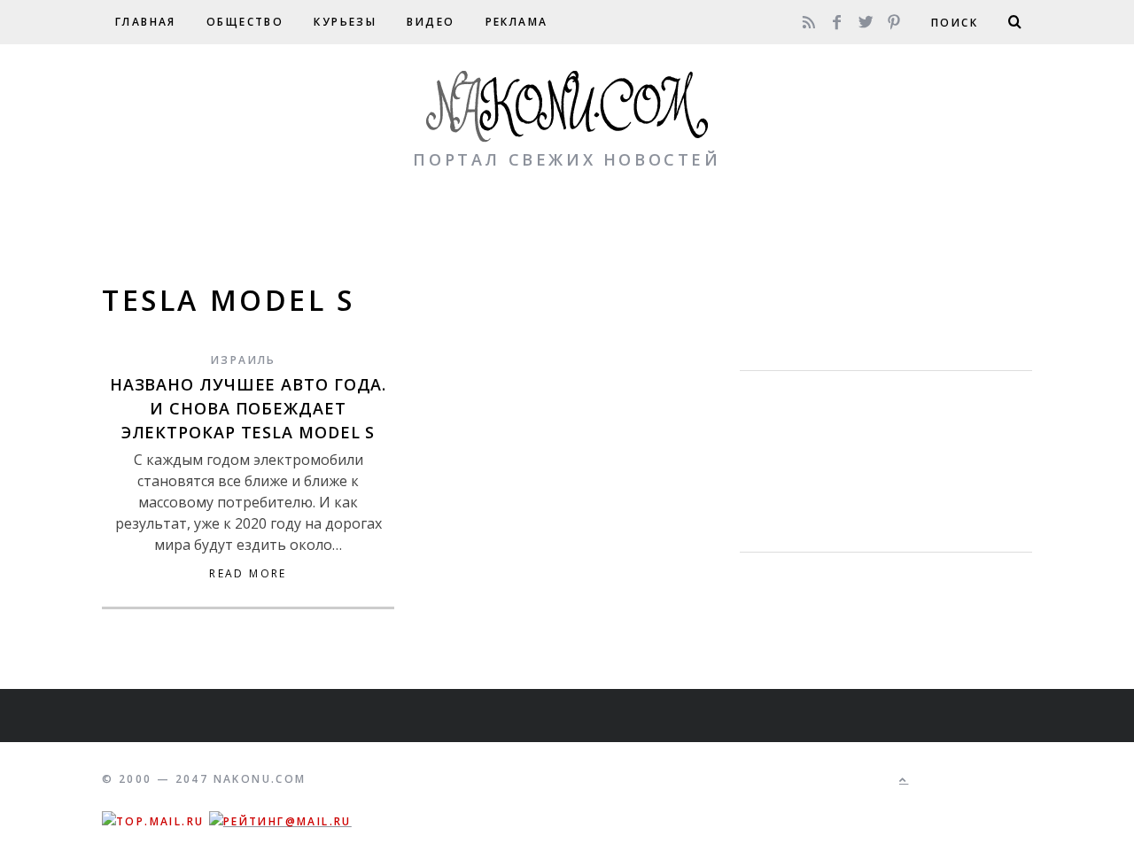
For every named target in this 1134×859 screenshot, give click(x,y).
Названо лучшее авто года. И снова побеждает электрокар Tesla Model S (248, 408)
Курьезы (345, 21)
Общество (245, 21)
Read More (248, 574)
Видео (430, 21)
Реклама (516, 21)
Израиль (243, 360)
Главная (145, 21)
